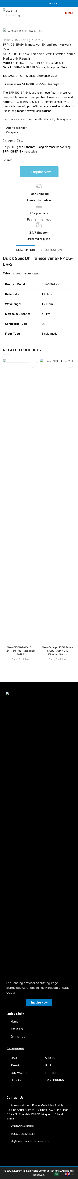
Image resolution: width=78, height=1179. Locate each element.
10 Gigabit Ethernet (23, 147)
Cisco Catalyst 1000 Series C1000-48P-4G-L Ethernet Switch (57, 651)
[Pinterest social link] (30, 3)
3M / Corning (22, 40)
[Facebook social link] (21, 3)
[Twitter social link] (26, 3)
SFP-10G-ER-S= (18, 92)
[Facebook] (32, 1154)
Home (7, 40)
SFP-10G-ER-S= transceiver (20, 151)
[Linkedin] (45, 1154)
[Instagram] (39, 1154)
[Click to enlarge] (9, 27)
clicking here (63, 119)
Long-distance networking (54, 147)
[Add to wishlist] (33, 364)
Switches (24, 659)
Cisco (37, 40)
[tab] (25, 249)
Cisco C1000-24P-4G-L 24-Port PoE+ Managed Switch (20, 651)
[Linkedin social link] (34, 3)
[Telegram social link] (39, 3)
